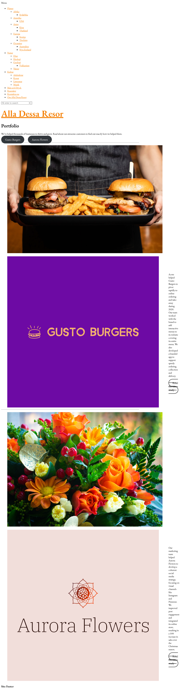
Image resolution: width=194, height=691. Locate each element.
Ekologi (17, 59)
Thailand (23, 30)
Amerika (17, 17)
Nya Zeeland (25, 49)
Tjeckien (23, 40)
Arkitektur (18, 75)
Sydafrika (23, 14)
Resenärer (11, 90)
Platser (10, 8)
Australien (24, 46)
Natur (10, 52)
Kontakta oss (13, 94)
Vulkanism (24, 65)
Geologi (17, 62)
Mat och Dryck (14, 87)
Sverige (22, 37)
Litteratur (17, 81)
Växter (16, 68)
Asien (15, 24)
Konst (16, 78)
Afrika (16, 11)
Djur (15, 56)
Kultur (10, 71)
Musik (16, 84)
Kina (21, 27)
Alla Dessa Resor (32, 113)
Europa (16, 33)
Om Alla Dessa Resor (17, 97)
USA (21, 21)
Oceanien (17, 43)
